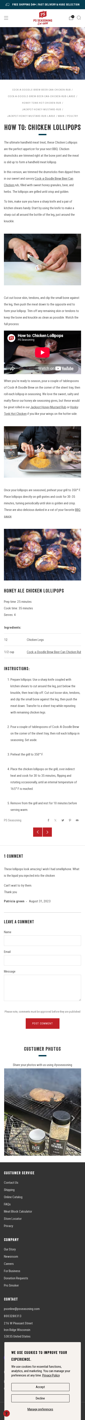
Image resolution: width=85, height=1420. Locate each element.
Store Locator (13, 1219)
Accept (40, 1387)
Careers (9, 1264)
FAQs (7, 1204)
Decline (40, 1398)
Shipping (9, 1190)
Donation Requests (16, 1278)
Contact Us (11, 1183)
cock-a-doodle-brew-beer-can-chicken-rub (41, 89)
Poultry (72, 115)
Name (7, 932)
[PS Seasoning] (42, 18)
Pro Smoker (11, 1285)
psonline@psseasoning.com (22, 1309)
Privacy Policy (51, 1375)
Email (7, 952)
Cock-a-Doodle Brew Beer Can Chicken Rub (54, 652)
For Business (12, 1271)
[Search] (79, 18)
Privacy (8, 1226)
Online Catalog (13, 1197)
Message (9, 971)
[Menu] (6, 18)
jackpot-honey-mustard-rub (41, 109)
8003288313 (12, 1316)
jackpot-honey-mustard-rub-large (31, 115)
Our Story (10, 1249)
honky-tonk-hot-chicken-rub (41, 102)
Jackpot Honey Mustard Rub (48, 407)
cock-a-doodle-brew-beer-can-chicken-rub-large (41, 96)
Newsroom (11, 1257)
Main (61, 115)
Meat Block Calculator (18, 1211)
